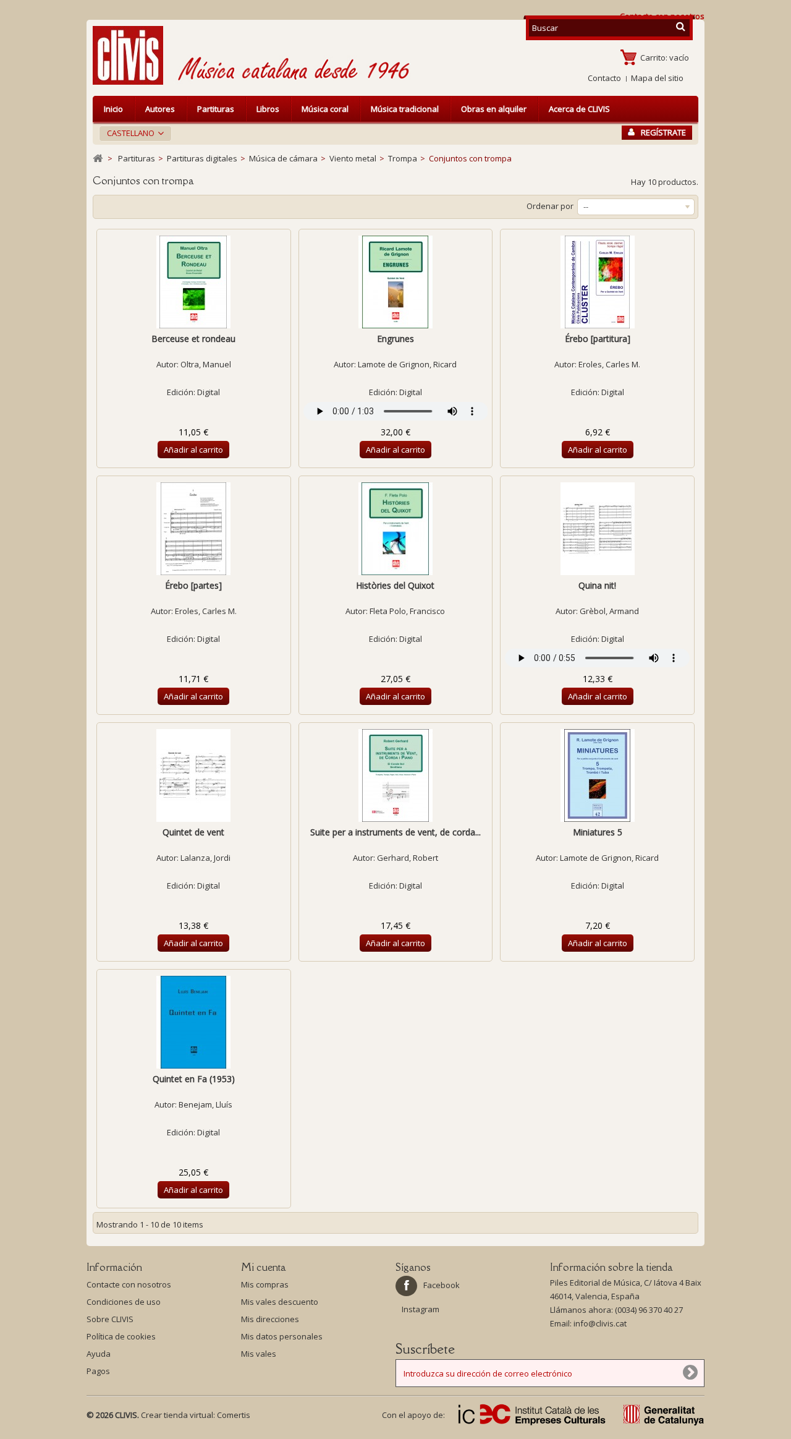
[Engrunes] (395, 282)
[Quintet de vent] (193, 775)
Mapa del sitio (657, 77)
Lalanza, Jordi (205, 857)
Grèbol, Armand (609, 611)
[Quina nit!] (597, 528)
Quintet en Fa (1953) (194, 1079)
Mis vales (258, 1353)
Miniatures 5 (597, 832)
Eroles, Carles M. (609, 364)
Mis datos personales (282, 1336)
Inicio (113, 108)
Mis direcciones (270, 1319)
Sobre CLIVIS (110, 1319)
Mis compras (265, 1284)
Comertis (233, 1414)
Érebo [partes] (193, 585)
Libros (267, 108)
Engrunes (395, 338)
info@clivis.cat (600, 1323)
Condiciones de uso (124, 1301)
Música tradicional (405, 108)
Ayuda (99, 1353)
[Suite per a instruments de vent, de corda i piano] (395, 775)
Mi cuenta (263, 1267)
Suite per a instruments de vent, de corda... (395, 832)
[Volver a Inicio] (98, 158)
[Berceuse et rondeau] (193, 282)
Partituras (215, 108)
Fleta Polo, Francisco (407, 611)
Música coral (325, 108)
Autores (160, 108)
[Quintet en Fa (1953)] (193, 1022)
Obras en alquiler (494, 108)
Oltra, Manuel (205, 364)
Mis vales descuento (279, 1301)
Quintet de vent (193, 832)
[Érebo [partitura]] (597, 282)
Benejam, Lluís (205, 1104)
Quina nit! (597, 585)
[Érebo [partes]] (193, 528)
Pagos (98, 1371)
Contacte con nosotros (129, 1284)
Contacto (604, 77)
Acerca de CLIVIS (579, 108)
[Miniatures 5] (597, 775)
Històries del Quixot (395, 585)
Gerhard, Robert (407, 857)
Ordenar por (550, 205)
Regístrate (663, 132)
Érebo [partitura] (597, 338)
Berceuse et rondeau (193, 338)
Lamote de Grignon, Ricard (407, 364)
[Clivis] (133, 55)
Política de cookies (121, 1336)
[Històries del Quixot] (395, 528)
